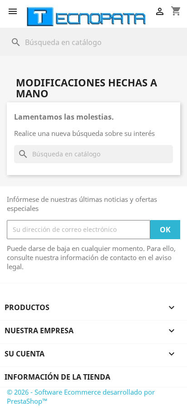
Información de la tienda (57, 377)
